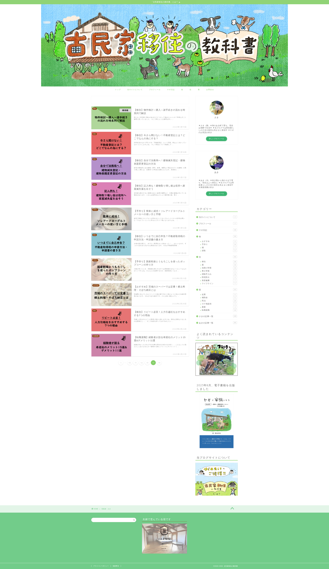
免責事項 (116, 566)
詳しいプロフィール (216, 139)
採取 (218, 251)
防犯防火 (218, 277)
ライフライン (218, 283)
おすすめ (218, 241)
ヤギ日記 (171, 89)
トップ (118, 89)
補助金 (218, 298)
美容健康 (218, 280)
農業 (218, 307)
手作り (219, 244)
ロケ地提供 (218, 304)
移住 (219, 262)
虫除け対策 (219, 268)
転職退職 (219, 310)
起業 (218, 294)
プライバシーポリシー (101, 566)
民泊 (219, 301)
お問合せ (210, 89)
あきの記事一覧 (217, 323)
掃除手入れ (219, 274)
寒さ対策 (218, 271)
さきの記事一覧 (217, 316)
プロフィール (155, 89)
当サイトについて (135, 89)
